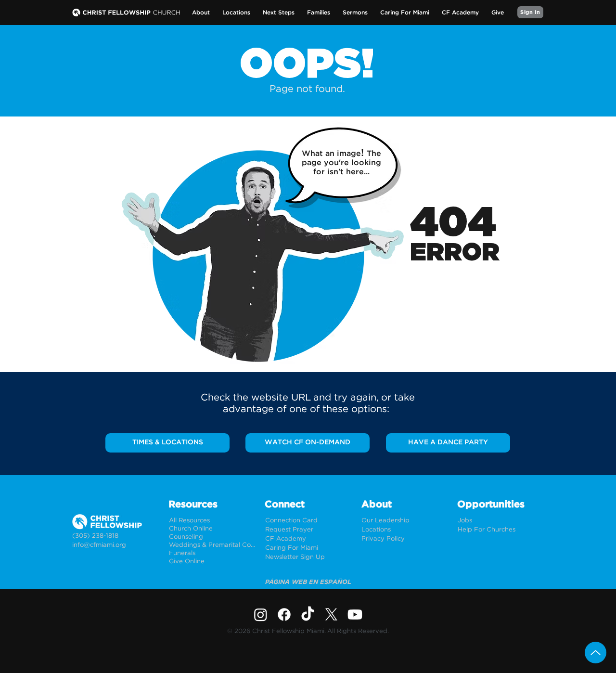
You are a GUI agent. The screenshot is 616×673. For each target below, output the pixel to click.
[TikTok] (307, 614)
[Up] (595, 652)
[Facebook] (284, 614)
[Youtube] (354, 614)
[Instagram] (260, 614)
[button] (201, 13)
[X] (331, 614)
